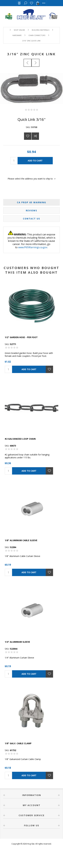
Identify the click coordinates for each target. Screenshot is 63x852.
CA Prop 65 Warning (31, 202)
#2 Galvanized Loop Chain (20, 438)
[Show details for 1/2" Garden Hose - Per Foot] (31, 306)
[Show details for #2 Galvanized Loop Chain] (31, 407)
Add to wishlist (27, 136)
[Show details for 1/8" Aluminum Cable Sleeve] (31, 509)
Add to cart (35, 160)
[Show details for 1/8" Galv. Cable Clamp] (31, 712)
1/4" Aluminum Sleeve (17, 641)
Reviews (31, 210)
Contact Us (31, 218)
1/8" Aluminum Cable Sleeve (21, 540)
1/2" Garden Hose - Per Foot (21, 337)
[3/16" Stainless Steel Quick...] (27, 63)
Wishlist (31, 3)
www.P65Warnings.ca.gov (32, 247)
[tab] (31, 202)
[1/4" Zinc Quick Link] (35, 63)
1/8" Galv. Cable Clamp (18, 743)
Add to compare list (35, 136)
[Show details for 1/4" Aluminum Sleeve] (31, 610)
